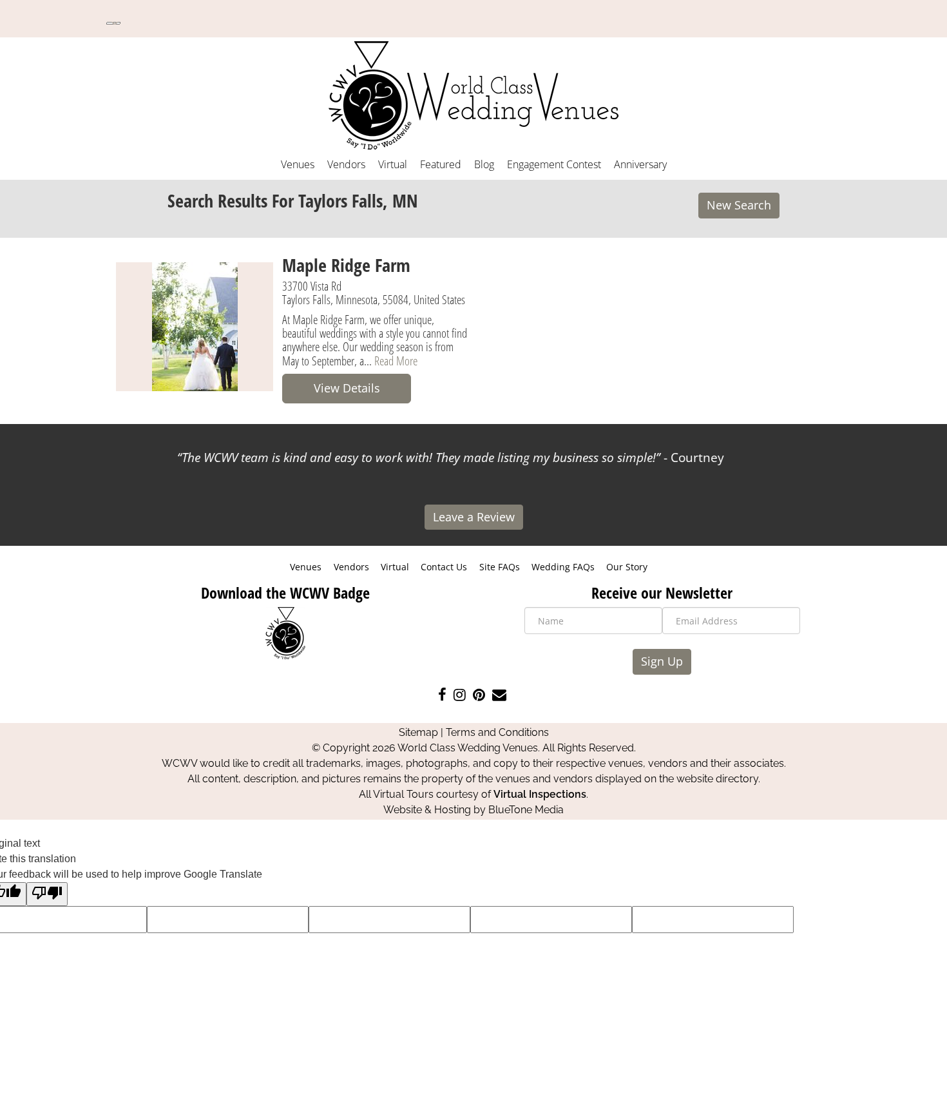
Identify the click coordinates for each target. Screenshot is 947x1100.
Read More (395, 360)
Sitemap (418, 732)
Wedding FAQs (563, 567)
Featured (440, 164)
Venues (297, 164)
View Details (347, 388)
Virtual (392, 164)
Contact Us (444, 567)
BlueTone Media (526, 810)
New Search (739, 205)
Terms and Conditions (497, 732)
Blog (484, 164)
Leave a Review (474, 517)
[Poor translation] (47, 894)
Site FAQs (499, 567)
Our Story (626, 567)
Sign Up (662, 661)
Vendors (346, 164)
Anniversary (640, 164)
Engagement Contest (554, 164)
